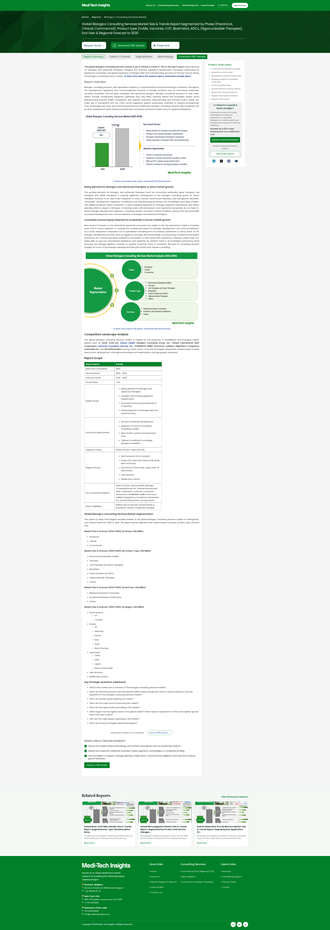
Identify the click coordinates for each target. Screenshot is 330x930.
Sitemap (226, 871)
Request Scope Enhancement (225, 140)
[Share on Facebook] (229, 161)
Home (85, 17)
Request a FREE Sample (97, 765)
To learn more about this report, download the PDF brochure (142, 181)
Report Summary (94, 56)
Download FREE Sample (131, 45)
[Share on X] (221, 161)
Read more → (90, 843)
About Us (151, 5)
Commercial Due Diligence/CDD (197, 871)
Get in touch (240, 5)
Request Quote (94, 45)
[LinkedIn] (239, 924)
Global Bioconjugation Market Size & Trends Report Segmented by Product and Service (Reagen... (163, 829)
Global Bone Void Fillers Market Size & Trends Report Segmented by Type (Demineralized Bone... (107, 829)
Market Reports (190, 5)
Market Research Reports (161, 882)
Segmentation (144, 56)
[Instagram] (245, 924)
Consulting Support (232, 876)
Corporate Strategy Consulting (197, 882)
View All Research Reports (234, 796)
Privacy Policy (229, 882)
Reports (96, 17)
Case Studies (207, 5)
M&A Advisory (189, 876)
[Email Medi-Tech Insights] (236, 161)
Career (226, 887)
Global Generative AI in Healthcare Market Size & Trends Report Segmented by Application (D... (221, 829)
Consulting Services (168, 5)
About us (155, 876)
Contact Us (156, 892)
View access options (225, 154)
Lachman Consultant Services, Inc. (115, 346)
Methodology (165, 56)
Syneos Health (127, 342)
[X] (233, 924)
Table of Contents (119, 56)
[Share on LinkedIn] (213, 161)
